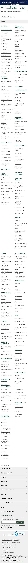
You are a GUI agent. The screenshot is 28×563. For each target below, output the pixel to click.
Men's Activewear (6, 62)
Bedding (17, 283)
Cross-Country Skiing (7, 369)
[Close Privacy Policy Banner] (25, 558)
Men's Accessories (6, 65)
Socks (16, 108)
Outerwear (5, 169)
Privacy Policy (22, 525)
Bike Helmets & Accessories (5, 325)
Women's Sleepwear (7, 112)
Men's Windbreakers (7, 191)
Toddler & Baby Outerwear (19, 81)
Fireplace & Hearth (20, 293)
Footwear (19, 86)
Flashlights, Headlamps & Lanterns (5, 441)
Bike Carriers (4, 389)
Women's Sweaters (6, 86)
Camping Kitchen (20, 210)
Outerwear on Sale (20, 321)
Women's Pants (5, 97)
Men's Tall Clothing (6, 68)
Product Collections (7, 540)
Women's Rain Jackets (19, 45)
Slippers (17, 386)
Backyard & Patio (20, 302)
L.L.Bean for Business (18, 415)
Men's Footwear (21, 90)
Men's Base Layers (6, 59)
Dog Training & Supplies (19, 239)
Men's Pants (4, 47)
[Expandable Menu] (2, 8)
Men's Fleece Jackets (7, 185)
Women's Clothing (4, 77)
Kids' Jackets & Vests (21, 74)
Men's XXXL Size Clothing (5, 72)
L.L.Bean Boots (19, 378)
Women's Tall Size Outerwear (20, 66)
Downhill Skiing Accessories (5, 365)
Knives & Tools (19, 236)
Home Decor (18, 299)
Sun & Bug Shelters (6, 429)
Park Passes (4, 458)
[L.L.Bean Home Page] (13, 8)
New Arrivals (18, 375)
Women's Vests (19, 53)
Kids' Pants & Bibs (20, 77)
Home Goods (19, 280)
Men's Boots (18, 97)
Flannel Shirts (19, 392)
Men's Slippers (19, 101)
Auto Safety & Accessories (5, 410)
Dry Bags (3, 309)
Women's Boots (19, 126)
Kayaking (3, 296)
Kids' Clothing (6, 142)
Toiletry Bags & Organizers (19, 272)
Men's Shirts (4, 33)
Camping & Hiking (18, 179)
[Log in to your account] (21, 8)
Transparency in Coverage (9, 547)
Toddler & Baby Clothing (5, 164)
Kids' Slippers (18, 156)
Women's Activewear (7, 120)
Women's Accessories (4, 123)
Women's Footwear (19, 117)
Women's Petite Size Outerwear (21, 62)
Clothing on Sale (19, 318)
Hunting (18, 217)
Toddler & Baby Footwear (19, 167)
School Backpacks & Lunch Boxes (20, 257)
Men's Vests (4, 194)
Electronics (4, 436)
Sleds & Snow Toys (6, 351)
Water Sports (6, 293)
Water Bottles (5, 329)
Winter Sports (6, 358)
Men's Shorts (4, 50)
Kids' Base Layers (6, 157)
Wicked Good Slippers (19, 382)
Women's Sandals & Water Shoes (20, 133)
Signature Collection (21, 398)
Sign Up (20, 522)
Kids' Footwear (20, 145)
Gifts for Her (18, 356)
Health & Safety (19, 213)
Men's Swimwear (6, 53)
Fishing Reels (5, 269)
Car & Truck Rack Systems (6, 405)
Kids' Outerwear (21, 71)
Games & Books (19, 305)
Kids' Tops (3, 145)
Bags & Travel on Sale (21, 332)
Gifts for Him (18, 353)
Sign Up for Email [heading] (6, 515)
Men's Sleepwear (6, 56)
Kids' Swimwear (5, 151)
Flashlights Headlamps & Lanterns (19, 203)
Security (16, 540)
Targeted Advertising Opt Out (10, 552)
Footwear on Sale (20, 324)
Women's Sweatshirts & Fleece (7, 90)
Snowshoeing (5, 361)
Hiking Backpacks (20, 190)
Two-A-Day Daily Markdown (19, 342)
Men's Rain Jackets (6, 188)
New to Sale (18, 338)
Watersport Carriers (6, 392)
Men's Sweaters (5, 36)
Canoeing (3, 299)
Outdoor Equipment (19, 173)
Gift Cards (17, 411)
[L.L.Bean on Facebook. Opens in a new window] (2, 527)
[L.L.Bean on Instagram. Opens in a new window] (8, 527)
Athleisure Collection (21, 395)
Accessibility (5, 549)
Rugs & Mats (18, 296)
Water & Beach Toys (6, 313)
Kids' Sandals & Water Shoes (19, 160)
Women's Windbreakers (19, 49)
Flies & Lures (4, 276)
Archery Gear (18, 228)
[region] (14, 2)
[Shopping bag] (25, 8)
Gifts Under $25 (19, 368)
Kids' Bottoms (5, 148)
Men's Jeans (4, 43)
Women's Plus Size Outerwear (20, 57)
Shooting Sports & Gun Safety (20, 232)
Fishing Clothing (5, 289)
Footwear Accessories (18, 112)
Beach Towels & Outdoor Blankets (6, 432)
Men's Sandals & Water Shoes (19, 104)
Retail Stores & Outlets (19, 407)
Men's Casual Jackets (7, 182)
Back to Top (6, 465)
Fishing (3, 253)
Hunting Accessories (21, 243)
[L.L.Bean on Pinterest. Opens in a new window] (5, 527)
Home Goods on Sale (21, 335)
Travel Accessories (20, 276)
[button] (20, 533)
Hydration (17, 193)
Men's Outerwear (5, 174)
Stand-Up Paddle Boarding (6, 302)
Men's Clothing (6, 30)
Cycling (4, 321)
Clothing (4, 26)
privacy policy (19, 561)
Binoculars (18, 220)
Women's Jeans (5, 94)
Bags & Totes (18, 264)
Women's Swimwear (7, 109)
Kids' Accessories (6, 160)
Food (16, 311)
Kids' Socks (18, 164)
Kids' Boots (18, 153)
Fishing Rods (4, 266)
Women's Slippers (20, 129)
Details (17, 519)
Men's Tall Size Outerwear (5, 203)
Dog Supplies (4, 455)
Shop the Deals (16, 4)
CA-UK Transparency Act (8, 545)
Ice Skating (4, 372)
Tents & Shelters (19, 183)
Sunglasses (4, 419)
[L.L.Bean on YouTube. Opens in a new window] (11, 527)
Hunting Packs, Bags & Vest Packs (21, 224)
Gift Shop (18, 350)
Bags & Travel (20, 253)
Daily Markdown (19, 346)
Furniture (17, 289)
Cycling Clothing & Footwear (6, 337)
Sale (16, 315)
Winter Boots (19, 389)
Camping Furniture (20, 207)
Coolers (3, 452)
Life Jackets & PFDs (6, 306)
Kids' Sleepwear (5, 154)
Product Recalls (16, 542)
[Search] (2, 11)
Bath (16, 286)
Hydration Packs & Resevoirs (6, 332)
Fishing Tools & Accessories (5, 285)
